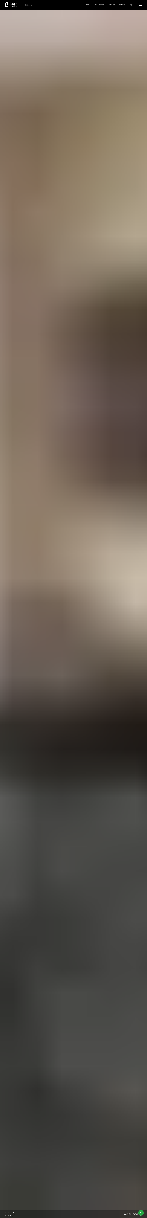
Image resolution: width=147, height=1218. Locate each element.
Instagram (111, 5)
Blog (130, 5)
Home (87, 5)
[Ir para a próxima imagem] (12, 1214)
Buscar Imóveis (98, 5)
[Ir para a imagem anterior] (7, 1214)
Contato (122, 5)
